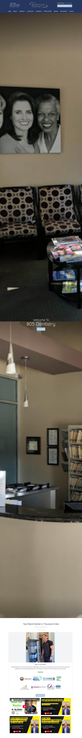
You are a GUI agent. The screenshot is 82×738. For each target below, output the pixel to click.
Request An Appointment (63, 5)
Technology (30, 11)
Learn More (41, 329)
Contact (71, 11)
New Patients (63, 11)
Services (22, 11)
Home (9, 11)
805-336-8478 (15, 5)
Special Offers (48, 11)
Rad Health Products (14, 6)
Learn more (40, 695)
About (15, 11)
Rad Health (39, 11)
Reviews (56, 11)
